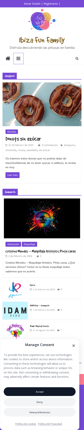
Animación (13, 244)
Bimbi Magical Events (39, 326)
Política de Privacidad (50, 424)
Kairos (32, 285)
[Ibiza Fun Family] (8, 59)
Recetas (11, 131)
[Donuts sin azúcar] (42, 85)
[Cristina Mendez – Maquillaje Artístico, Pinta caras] (42, 200)
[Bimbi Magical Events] (15, 324)
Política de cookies (25, 424)
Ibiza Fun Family (42, 39)
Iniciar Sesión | (33, 3)
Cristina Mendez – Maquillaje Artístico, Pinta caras (40, 251)
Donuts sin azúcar (23, 138)
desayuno (69, 145)
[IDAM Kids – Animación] (15, 304)
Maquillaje (29, 244)
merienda (10, 150)
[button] (73, 345)
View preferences (39, 412)
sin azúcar (44, 150)
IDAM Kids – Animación (39, 305)
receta (21, 150)
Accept (40, 391)
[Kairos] (15, 283)
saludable (31, 150)
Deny (40, 402)
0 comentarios (49, 145)
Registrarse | (52, 3)
